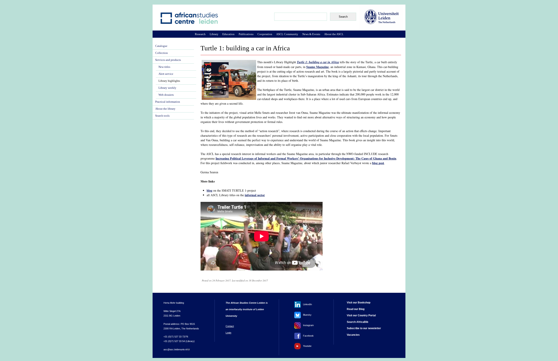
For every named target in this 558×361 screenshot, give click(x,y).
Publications (246, 34)
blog (209, 190)
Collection (161, 52)
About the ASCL (334, 34)
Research (200, 34)
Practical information (167, 101)
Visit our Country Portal (361, 315)
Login (228, 332)
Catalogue (161, 46)
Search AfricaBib (357, 322)
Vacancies (353, 334)
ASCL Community (287, 34)
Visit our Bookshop (358, 302)
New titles (164, 66)
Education (228, 34)
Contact (230, 326)
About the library (165, 108)
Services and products (168, 59)
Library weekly (167, 87)
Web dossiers (166, 94)
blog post (378, 163)
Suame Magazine (317, 67)
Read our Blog (355, 309)
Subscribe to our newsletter (364, 328)
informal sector (255, 195)
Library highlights (169, 80)
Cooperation (264, 34)
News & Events (311, 34)
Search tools (162, 115)
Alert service (165, 73)
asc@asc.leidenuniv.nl (176, 349)
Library (214, 34)
